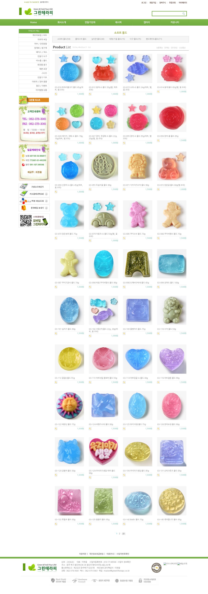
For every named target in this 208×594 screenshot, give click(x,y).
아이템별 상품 (41, 90)
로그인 (143, 3)
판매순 (166, 48)
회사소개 (62, 22)
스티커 (44, 73)
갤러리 (146, 22)
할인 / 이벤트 (41, 86)
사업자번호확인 (123, 554)
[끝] (123, 534)
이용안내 (110, 554)
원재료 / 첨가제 (40, 48)
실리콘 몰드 (96, 39)
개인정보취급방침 (96, 554)
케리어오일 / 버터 (39, 35)
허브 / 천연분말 (40, 44)
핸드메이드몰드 (152, 39)
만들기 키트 (42, 77)
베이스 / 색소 (41, 52)
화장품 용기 (42, 65)
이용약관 (82, 554)
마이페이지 (183, 3)
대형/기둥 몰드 (115, 39)
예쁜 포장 (43, 69)
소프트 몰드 (62, 39)
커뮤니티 (175, 22)
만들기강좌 (90, 22)
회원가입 (153, 3)
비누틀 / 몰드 (41, 61)
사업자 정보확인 (124, 562)
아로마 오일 (42, 40)
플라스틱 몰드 (80, 39)
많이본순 (174, 48)
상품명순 (159, 48)
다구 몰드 (133, 39)
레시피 (118, 22)
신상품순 (182, 48)
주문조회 (172, 3)
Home (33, 22)
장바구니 (162, 3)
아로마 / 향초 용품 (39, 82)
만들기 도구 (42, 56)
